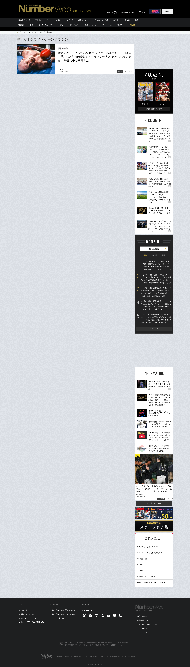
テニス (127, 20)
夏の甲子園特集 (24, 20)
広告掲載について (144, 620)
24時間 (154, 255)
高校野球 (59, 20)
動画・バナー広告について (147, 624)
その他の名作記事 (154, 503)
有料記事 (132, 25)
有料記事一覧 (142, 559)
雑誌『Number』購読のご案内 (63, 610)
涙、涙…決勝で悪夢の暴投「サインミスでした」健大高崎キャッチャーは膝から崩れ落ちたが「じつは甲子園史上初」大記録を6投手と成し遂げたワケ (156, 305)
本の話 (103, 656)
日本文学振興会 (130, 656)
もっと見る (154, 328)
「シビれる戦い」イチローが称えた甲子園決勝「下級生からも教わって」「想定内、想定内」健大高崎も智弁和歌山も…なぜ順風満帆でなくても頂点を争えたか (156, 265)
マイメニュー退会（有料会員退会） (150, 553)
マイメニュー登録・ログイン (148, 547)
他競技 (119, 25)
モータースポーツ (45, 25)
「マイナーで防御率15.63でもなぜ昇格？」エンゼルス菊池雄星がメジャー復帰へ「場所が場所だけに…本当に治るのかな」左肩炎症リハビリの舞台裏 (156, 318)
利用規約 (140, 565)
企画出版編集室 (115, 656)
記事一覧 (23, 610)
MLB (49, 20)
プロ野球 (38, 20)
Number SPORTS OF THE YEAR (33, 622)
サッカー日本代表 (101, 20)
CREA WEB (93, 656)
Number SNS (89, 610)
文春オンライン (79, 656)
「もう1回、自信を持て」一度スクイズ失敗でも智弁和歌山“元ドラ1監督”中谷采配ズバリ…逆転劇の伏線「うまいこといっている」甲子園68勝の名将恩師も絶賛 (156, 279)
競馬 (136, 20)
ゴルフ (115, 20)
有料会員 (167, 12)
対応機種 (140, 570)
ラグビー (61, 25)
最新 (145, 255)
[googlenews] (114, 616)
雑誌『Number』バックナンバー (64, 614)
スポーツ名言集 (58, 618)
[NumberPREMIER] (155, 11)
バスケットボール (90, 25)
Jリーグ (70, 20)
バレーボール (107, 25)
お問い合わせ (142, 616)
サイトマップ (142, 632)
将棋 (31, 25)
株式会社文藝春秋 (63, 656)
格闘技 (21, 25)
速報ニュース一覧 (27, 614)
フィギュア (74, 25)
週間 (163, 255)
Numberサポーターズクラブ (30, 618)
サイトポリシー (143, 628)
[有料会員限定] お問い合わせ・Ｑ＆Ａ (151, 582)
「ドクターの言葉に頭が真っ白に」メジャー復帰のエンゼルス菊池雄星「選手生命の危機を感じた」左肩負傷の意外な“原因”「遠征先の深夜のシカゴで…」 (156, 292)
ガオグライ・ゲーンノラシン (32, 32)
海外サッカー (83, 20)
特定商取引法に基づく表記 (147, 576)
